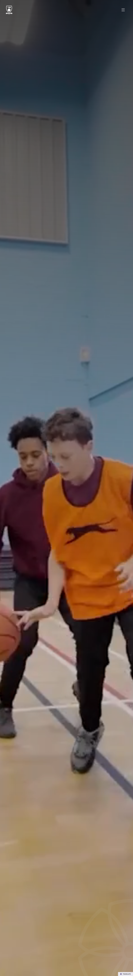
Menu (123, 10)
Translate (127, 974)
